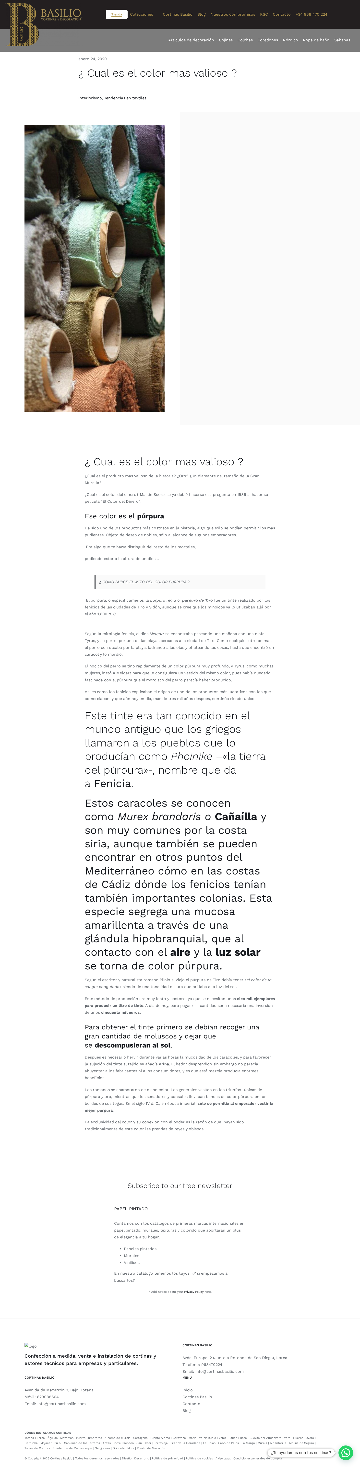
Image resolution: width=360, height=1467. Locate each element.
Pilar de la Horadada (185, 1443)
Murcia (262, 1443)
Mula (130, 1448)
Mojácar (46, 1443)
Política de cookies (199, 1458)
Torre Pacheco (123, 1443)
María (192, 1438)
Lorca (41, 1438)
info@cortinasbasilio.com (219, 1371)
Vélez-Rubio (207, 1438)
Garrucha (31, 1443)
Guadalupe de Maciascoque (72, 1448)
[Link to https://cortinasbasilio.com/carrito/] (337, 14)
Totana (29, 1438)
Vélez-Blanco (228, 1438)
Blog (186, 1410)
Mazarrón (66, 1438)
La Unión (209, 1443)
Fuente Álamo (160, 1438)
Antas (107, 1443)
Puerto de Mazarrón (151, 1448)
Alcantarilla (278, 1443)
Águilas (53, 1438)
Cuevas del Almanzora (265, 1438)
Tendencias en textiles (125, 98)
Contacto (191, 1403)
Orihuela (119, 1448)
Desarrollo (141, 1458)
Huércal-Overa (303, 1438)
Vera (287, 1438)
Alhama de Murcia (118, 1438)
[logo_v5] (44, 9)
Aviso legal (223, 1458)
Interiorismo (90, 98)
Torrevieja (161, 1443)
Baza (243, 1438)
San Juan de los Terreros (82, 1443)
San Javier (143, 1443)
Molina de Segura (301, 1443)
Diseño (127, 1458)
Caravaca (179, 1438)
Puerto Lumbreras (89, 1438)
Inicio (187, 1390)
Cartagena (140, 1438)
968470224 (211, 1364)
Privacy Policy (194, 1291)
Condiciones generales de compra (257, 1458)
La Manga (248, 1443)
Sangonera (102, 1448)
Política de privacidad (167, 1458)
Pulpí (57, 1443)
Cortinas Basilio (197, 1397)
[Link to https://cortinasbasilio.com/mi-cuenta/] (351, 14)
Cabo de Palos (228, 1443)
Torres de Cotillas (37, 1448)
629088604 (48, 1397)
